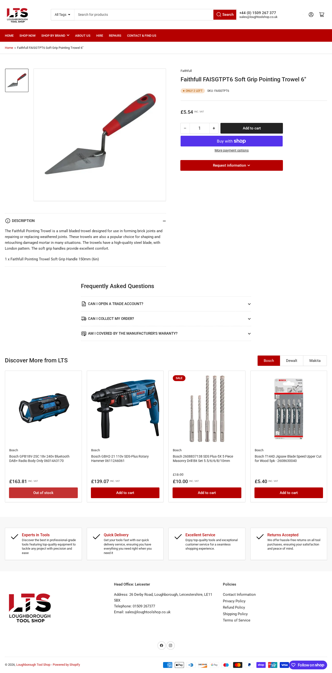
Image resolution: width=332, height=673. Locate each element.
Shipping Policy (235, 614)
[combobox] (155, 14)
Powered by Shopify (66, 664)
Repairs (115, 35)
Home (9, 35)
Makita (315, 360)
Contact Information (239, 594)
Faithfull (186, 71)
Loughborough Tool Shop (33, 664)
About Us (82, 35)
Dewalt (291, 360)
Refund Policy (234, 607)
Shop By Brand (53, 35)
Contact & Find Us (141, 35)
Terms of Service (236, 620)
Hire (99, 35)
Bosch (269, 360)
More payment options (232, 150)
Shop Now (27, 35)
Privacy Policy (234, 601)
